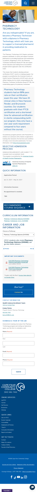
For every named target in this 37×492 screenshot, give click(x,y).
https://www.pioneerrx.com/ (21, 143)
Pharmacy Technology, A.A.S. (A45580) (16, 221)
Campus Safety (5, 445)
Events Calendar (5, 420)
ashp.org (14, 166)
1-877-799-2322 (17, 471)
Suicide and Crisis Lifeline (9, 464)
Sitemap (3, 410)
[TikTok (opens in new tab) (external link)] (15, 477)
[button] (33, 3)
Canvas (3, 402)
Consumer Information (7, 430)
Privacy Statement (18, 468)
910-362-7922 (7, 312)
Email (7, 351)
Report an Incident (6, 432)
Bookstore (4, 407)
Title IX (3, 427)
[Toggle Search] (25, 3)
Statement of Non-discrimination (26, 464)
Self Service (4, 405)
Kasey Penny (7, 308)
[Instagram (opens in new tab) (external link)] (25, 477)
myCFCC (3, 400)
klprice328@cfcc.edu (8, 315)
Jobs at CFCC (5, 417)
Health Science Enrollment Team (14, 303)
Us (19, 292)
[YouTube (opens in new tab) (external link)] (18, 477)
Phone (7, 360)
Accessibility (4, 422)
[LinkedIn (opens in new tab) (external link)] (22, 477)
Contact (3, 440)
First (4, 339)
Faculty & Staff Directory (8, 447)
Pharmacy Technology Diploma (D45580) (16, 219)
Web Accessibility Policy (28, 471)
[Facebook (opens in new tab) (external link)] (11, 477)
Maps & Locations (6, 442)
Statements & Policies (7, 425)
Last (4, 347)
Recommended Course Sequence (14, 206)
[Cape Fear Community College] (11, 3)
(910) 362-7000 (10, 392)
